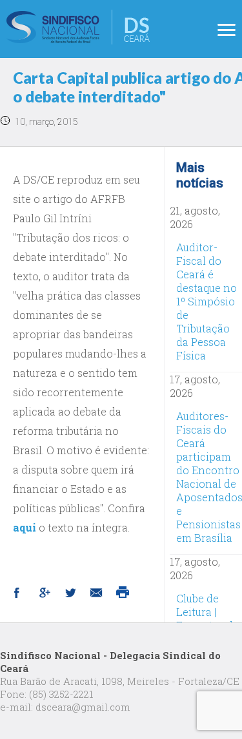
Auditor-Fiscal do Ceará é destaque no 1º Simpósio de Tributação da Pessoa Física (206, 301)
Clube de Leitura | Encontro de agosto (207, 618)
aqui (26, 527)
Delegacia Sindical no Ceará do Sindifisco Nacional (78, 27)
